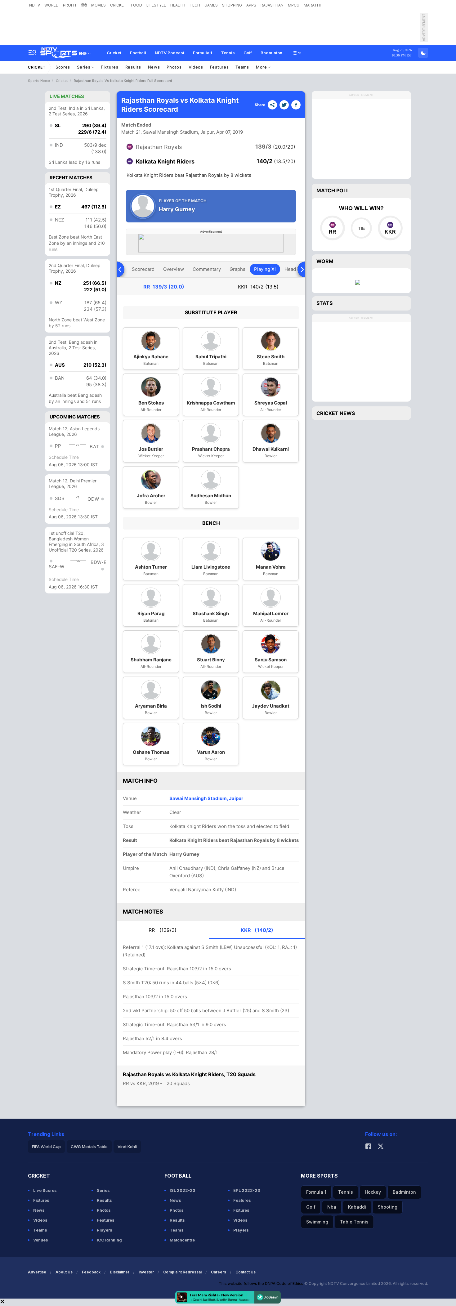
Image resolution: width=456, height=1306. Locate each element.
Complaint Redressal (182, 1272)
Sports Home (39, 80)
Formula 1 (202, 52)
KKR (258, 287)
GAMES (211, 5)
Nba (331, 1207)
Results (133, 67)
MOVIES (98, 5)
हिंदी (84, 5)
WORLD (51, 5)
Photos (174, 67)
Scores (63, 67)
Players (104, 1230)
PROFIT (70, 5)
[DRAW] (361, 228)
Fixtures (109, 67)
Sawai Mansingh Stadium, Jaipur (206, 798)
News (154, 67)
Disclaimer (119, 1272)
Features (219, 67)
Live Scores (45, 1190)
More (262, 67)
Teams (242, 67)
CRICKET (118, 5)
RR (163, 287)
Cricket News (335, 413)
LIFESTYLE (156, 5)
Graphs (237, 269)
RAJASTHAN (272, 5)
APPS (251, 5)
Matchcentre (182, 1239)
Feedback (91, 1272)
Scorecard (143, 269)
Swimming (317, 1221)
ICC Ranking (109, 1239)
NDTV (34, 5)
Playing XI (265, 269)
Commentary (207, 269)
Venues (40, 1239)
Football (138, 52)
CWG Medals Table (89, 1146)
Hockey (373, 1192)
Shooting (387, 1207)
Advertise (37, 1272)
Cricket (114, 52)
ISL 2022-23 (182, 1190)
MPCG (293, 5)
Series (84, 67)
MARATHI (312, 5)
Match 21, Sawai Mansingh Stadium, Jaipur (167, 132)
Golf (248, 52)
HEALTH (177, 5)
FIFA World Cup (46, 1146)
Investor (146, 1272)
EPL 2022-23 (246, 1190)
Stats (324, 303)
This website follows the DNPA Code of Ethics (261, 1283)
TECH (195, 5)
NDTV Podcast (169, 52)
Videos (196, 67)
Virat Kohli (127, 1146)
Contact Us (245, 1272)
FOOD (136, 5)
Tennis (228, 52)
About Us (64, 1272)
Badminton (271, 52)
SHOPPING (232, 5)
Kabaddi (357, 1207)
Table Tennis (354, 1221)
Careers (218, 1272)
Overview (173, 269)
